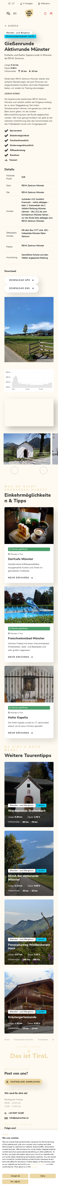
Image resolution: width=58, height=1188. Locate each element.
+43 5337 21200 (16, 1113)
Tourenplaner (43, 1039)
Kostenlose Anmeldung (25, 1082)
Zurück (13, 26)
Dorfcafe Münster (20, 559)
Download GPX (19, 280)
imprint (34, 1167)
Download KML (19, 288)
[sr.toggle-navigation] (8, 13)
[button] (7, 1134)
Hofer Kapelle (18, 717)
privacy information (38, 1164)
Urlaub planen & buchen (23, 1039)
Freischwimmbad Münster (26, 638)
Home (6, 1039)
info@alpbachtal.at (19, 1118)
